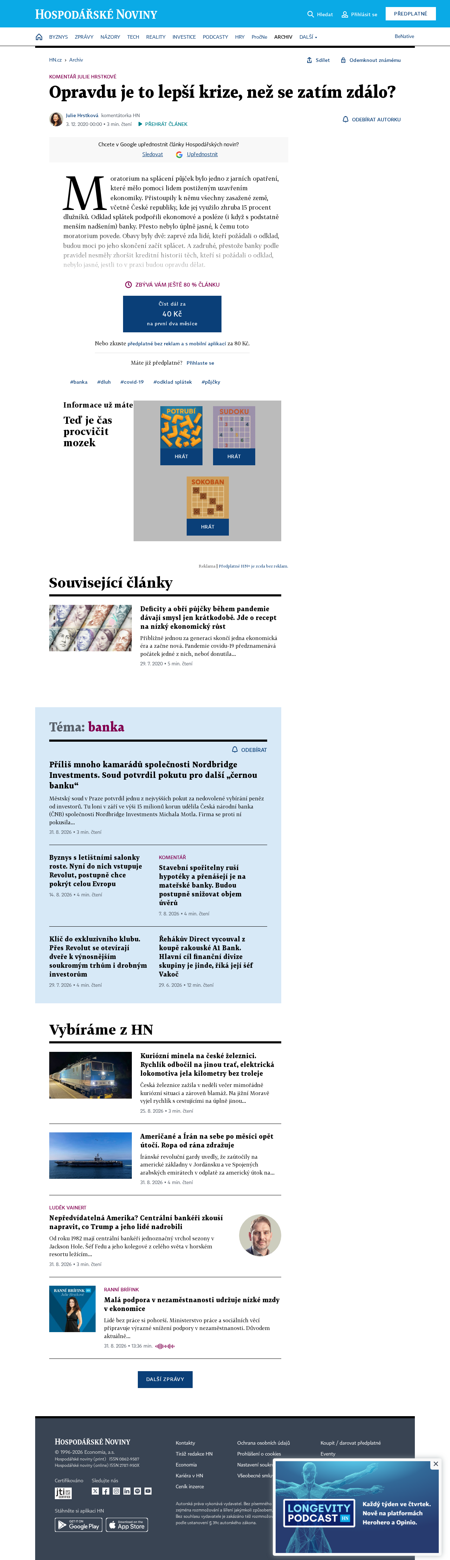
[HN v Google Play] (78, 1525)
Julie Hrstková (82, 115)
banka (106, 728)
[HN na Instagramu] (116, 1491)
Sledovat (152, 154)
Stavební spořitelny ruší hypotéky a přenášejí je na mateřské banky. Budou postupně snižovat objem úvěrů (202, 885)
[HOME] (39, 37)
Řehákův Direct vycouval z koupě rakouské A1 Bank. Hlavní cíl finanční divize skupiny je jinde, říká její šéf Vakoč (206, 957)
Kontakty (185, 1443)
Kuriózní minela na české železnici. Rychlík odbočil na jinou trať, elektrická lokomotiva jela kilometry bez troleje (207, 1065)
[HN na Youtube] (148, 1491)
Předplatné (411, 14)
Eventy (328, 1454)
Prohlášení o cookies (259, 1454)
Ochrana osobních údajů (263, 1443)
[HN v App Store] (127, 1525)
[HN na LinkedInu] (126, 1491)
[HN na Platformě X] (95, 1491)
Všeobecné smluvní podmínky (269, 1475)
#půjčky (211, 382)
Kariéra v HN (189, 1475)
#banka (79, 382)
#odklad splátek (173, 382)
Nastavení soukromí (258, 1465)
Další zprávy (165, 1379)
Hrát (181, 456)
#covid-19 (132, 382)
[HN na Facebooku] (105, 1491)
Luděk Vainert (67, 1207)
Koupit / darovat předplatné (351, 1443)
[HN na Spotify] (137, 1491)
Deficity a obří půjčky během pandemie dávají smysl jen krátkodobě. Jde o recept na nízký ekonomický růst (208, 618)
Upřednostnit (202, 154)
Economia (186, 1465)
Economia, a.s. (99, 1452)
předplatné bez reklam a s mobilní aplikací (177, 343)
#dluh (104, 382)
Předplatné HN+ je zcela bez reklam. (253, 566)
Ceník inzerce (190, 1486)
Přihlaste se (200, 363)
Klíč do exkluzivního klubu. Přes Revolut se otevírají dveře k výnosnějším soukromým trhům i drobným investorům (98, 957)
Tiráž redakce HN (194, 1454)
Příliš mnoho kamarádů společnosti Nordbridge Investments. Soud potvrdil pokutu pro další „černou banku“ (153, 775)
